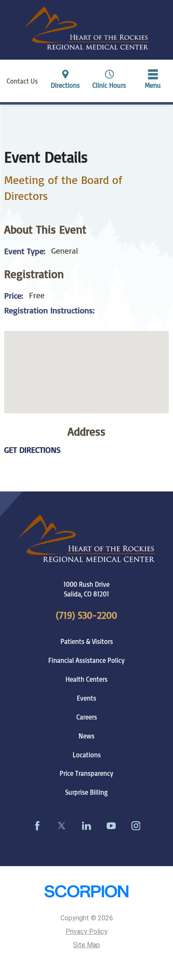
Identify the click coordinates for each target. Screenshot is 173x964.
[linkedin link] (86, 826)
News (86, 736)
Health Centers (86, 679)
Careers (86, 717)
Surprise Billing (86, 792)
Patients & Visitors (86, 641)
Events (86, 698)
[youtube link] (111, 826)
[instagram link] (135, 826)
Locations (87, 755)
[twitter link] (62, 826)
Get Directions (32, 449)
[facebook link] (37, 826)
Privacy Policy (86, 931)
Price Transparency (86, 773)
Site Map (86, 945)
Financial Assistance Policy (86, 660)
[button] (153, 81)
